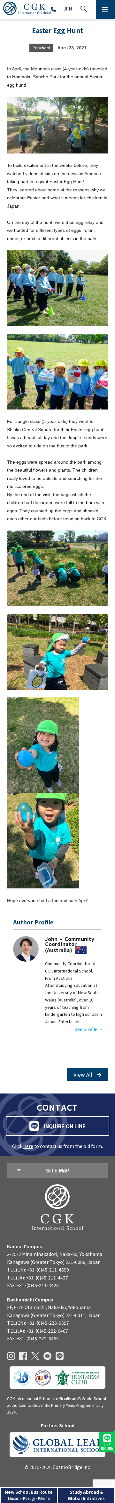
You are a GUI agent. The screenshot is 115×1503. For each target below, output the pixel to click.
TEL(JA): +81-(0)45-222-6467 (37, 1331)
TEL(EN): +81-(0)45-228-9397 (38, 1323)
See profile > (88, 1029)
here (28, 1146)
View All (83, 1074)
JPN (68, 8)
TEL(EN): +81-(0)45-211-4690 (38, 1269)
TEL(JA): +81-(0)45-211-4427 (37, 1277)
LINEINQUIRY (107, 1446)
